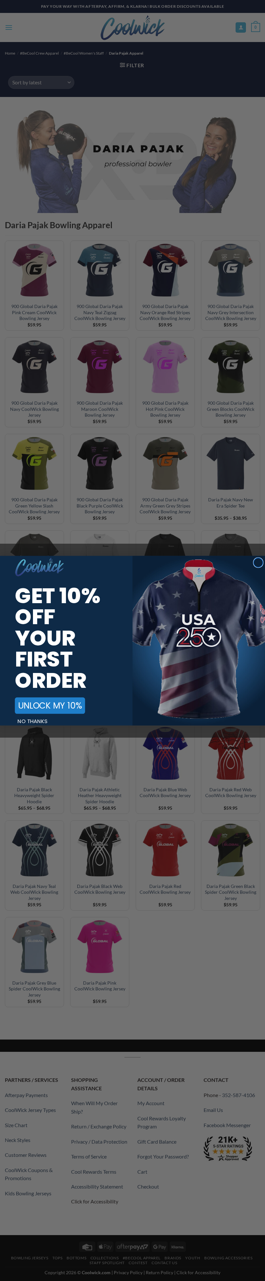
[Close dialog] (258, 562)
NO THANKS (32, 721)
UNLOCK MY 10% (50, 705)
